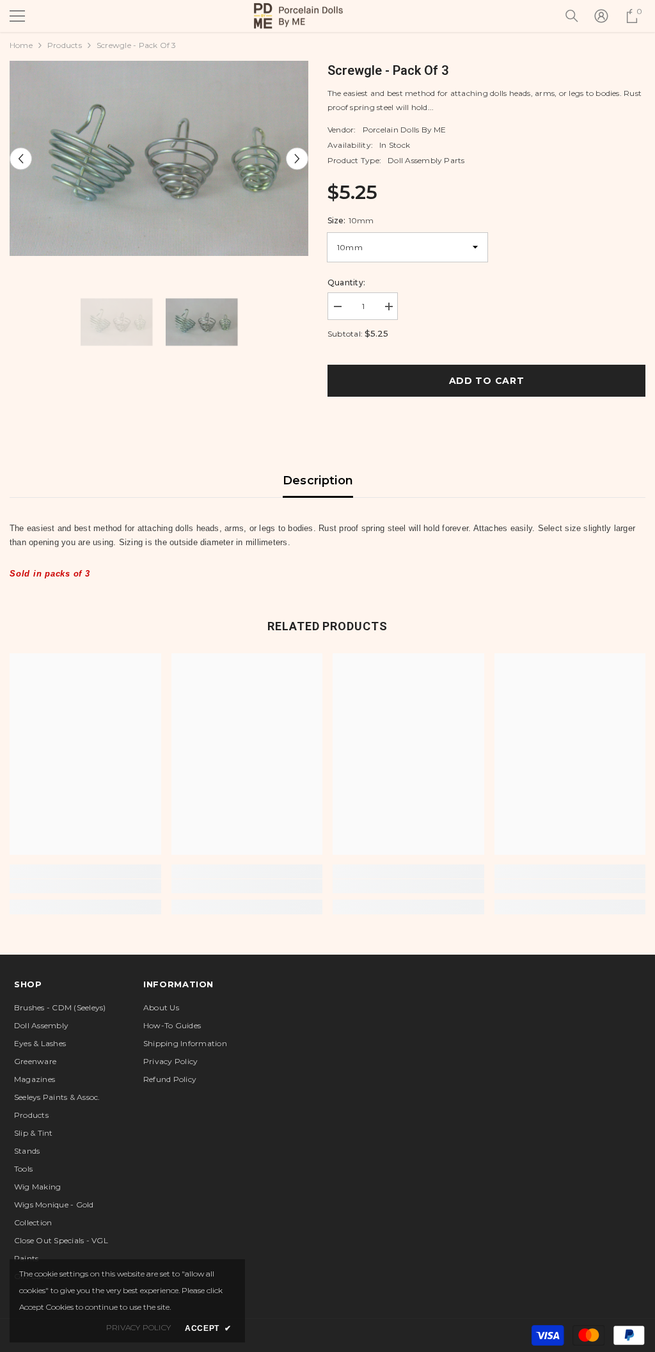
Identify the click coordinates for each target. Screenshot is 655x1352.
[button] (21, 158)
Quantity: (346, 282)
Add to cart (487, 380)
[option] (159, 158)
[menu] (17, 16)
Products (64, 45)
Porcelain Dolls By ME (404, 129)
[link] (85, 886)
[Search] (572, 16)
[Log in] (601, 16)
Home (21, 45)
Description (318, 480)
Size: (351, 220)
